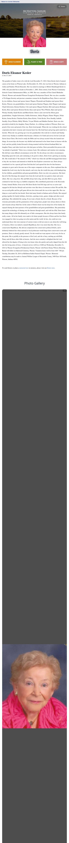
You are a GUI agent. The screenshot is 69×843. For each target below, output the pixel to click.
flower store (51, 268)
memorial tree (23, 268)
